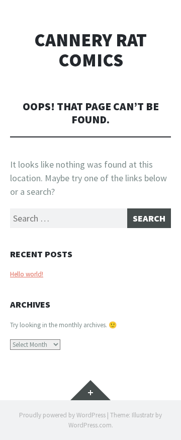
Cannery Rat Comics (90, 50)
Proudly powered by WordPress (62, 415)
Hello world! (26, 274)
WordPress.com (90, 425)
